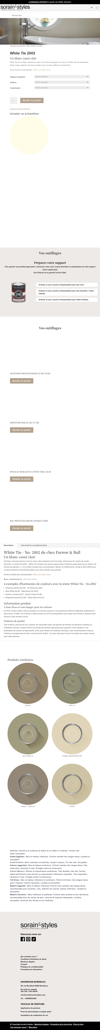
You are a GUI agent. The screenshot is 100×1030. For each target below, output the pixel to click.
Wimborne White (30, 579)
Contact (24, 964)
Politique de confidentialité (32, 967)
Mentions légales (28, 962)
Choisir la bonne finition (20, 109)
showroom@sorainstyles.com (33, 995)
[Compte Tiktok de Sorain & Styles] (34, 939)
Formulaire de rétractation (31, 969)
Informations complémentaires (34, 545)
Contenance (15, 88)
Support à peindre (17, 77)
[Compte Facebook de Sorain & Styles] (23, 939)
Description (9, 545)
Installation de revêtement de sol (34, 1015)
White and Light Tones (41, 70)
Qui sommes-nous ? (29, 956)
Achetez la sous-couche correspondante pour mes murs (61, 285)
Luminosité (21, 46)
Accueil (12, 46)
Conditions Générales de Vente (33, 959)
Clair (28, 46)
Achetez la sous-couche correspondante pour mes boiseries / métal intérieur (66, 292)
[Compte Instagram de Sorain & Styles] (28, 939)
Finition (13, 82)
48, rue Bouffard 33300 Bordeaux (34, 986)
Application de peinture (30, 1008)
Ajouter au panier (32, 100)
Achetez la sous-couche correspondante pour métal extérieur (63, 300)
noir (21, 567)
